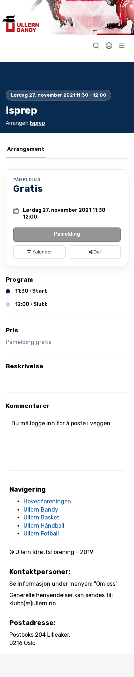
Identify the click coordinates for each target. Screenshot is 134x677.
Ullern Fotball (41, 533)
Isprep (37, 123)
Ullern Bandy (41, 509)
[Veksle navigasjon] (121, 45)
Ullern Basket (41, 517)
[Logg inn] (109, 45)
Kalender (41, 252)
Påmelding (67, 234)
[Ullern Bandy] (67, 17)
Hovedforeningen (47, 501)
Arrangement (25, 149)
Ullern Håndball (44, 525)
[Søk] (96, 45)
